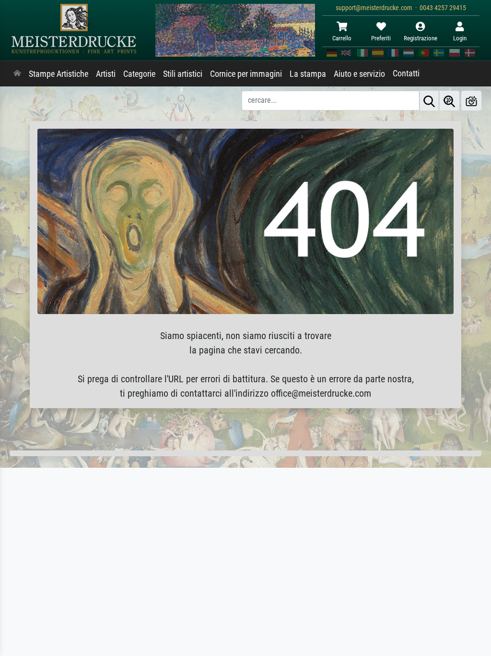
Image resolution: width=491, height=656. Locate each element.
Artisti (106, 74)
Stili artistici (182, 74)
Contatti (406, 73)
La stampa (308, 74)
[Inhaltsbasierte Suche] (449, 100)
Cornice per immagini (246, 74)
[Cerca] (429, 100)
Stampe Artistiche (58, 74)
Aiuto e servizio (359, 74)
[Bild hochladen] (471, 100)
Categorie (139, 74)
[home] (17, 74)
